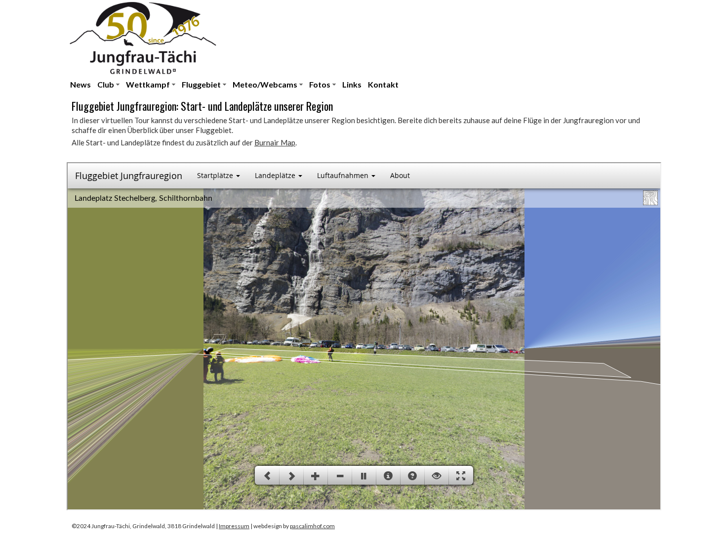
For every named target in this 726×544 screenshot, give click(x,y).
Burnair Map (274, 142)
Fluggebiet (201, 84)
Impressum (234, 526)
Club (105, 84)
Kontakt (383, 84)
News (80, 84)
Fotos (319, 84)
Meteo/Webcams (265, 84)
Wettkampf (148, 84)
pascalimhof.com (312, 526)
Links (352, 84)
